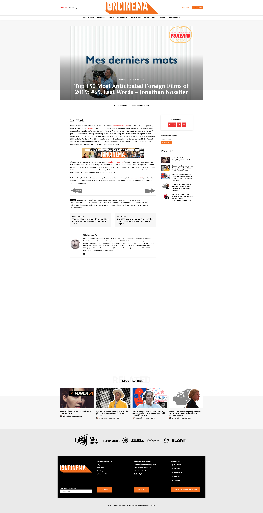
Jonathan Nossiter (140, 202)
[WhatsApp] (184, 125)
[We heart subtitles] (132, 7)
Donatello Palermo (111, 202)
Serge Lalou (103, 205)
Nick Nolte (75, 205)
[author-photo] (61, 416)
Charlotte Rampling (94, 202)
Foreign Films (125, 202)
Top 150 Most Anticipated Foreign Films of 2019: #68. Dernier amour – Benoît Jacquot (135, 221)
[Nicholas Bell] (75, 244)
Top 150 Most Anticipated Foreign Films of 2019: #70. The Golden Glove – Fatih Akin (90, 221)
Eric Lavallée (67, 416)
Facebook (177, 465)
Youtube (177, 476)
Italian (90, 128)
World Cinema (76, 207)
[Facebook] (170, 125)
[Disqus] (113, 287)
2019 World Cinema (134, 200)
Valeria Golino (142, 205)
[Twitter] (87, 253)
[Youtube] (172, 476)
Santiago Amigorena (115, 162)
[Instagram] (84, 253)
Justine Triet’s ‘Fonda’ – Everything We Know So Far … (181, 160)
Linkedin (177, 480)
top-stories (130, 205)
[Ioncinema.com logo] (76, 469)
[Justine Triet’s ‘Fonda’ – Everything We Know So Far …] (165, 160)
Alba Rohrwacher (77, 202)
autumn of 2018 (137, 178)
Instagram (178, 473)
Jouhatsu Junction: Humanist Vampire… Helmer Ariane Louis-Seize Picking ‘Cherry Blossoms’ (182, 187)
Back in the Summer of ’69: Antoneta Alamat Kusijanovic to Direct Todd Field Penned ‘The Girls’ (182, 177)
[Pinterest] (179, 125)
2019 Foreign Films (84, 200)
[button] (73, 8)
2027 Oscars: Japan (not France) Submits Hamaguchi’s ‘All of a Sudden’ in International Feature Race (182, 197)
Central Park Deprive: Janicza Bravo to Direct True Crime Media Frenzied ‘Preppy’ (182, 168)
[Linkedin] (172, 480)
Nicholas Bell (122, 105)
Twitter (177, 469)
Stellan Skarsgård (117, 205)
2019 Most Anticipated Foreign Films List (109, 200)
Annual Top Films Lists (131, 79)
